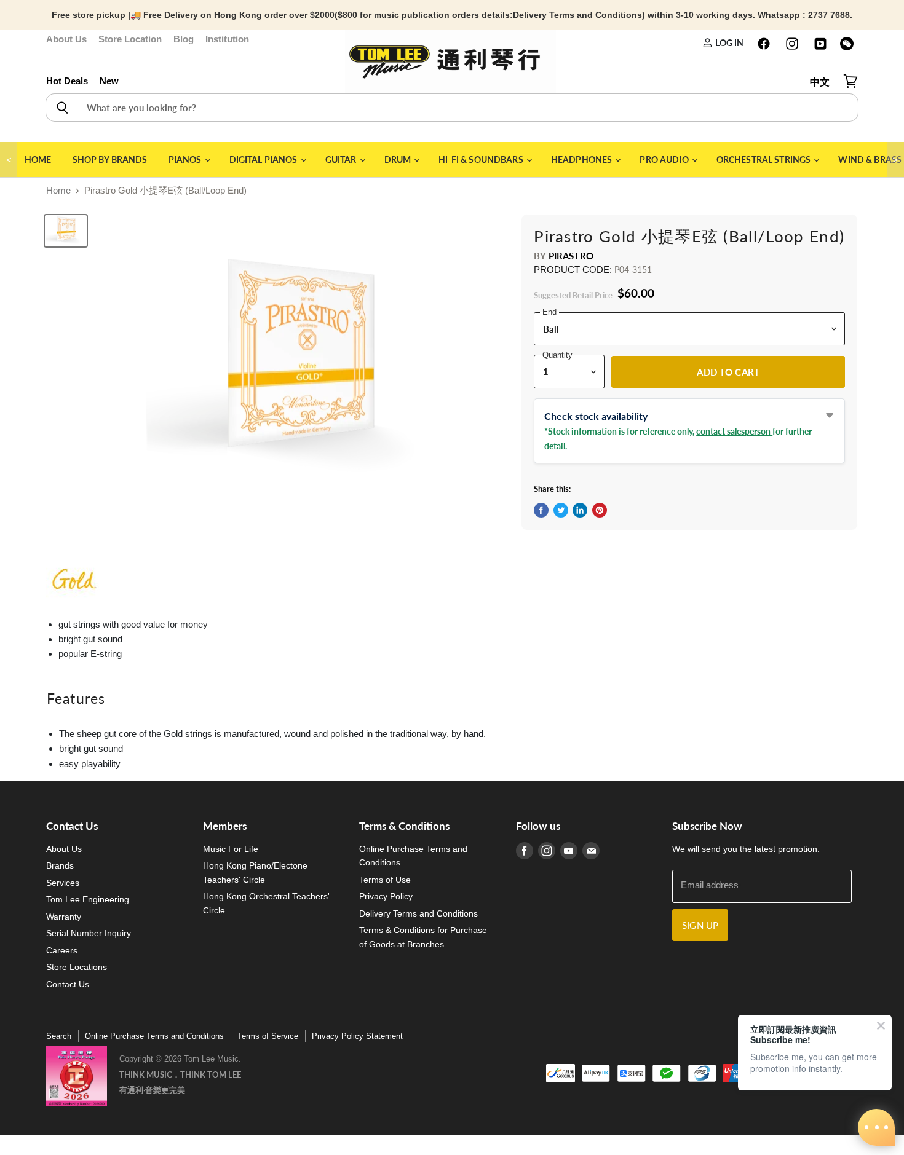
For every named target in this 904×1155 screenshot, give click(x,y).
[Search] (62, 107)
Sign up (700, 925)
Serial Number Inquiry (88, 933)
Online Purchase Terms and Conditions (154, 1036)
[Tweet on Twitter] (560, 510)
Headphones (582, 159)
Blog (183, 39)
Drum (398, 159)
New (109, 81)
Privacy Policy (386, 896)
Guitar (342, 159)
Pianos (186, 159)
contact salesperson (734, 431)
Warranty (63, 916)
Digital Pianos (264, 159)
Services (62, 883)
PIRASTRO (571, 255)
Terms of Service (267, 1036)
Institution (227, 39)
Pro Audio (665, 159)
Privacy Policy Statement (357, 1036)
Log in (728, 42)
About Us (66, 39)
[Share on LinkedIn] (580, 510)
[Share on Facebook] (541, 510)
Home (38, 159)
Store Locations (76, 967)
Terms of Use (385, 880)
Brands (60, 865)
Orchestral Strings (764, 159)
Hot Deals (67, 81)
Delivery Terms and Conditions (418, 913)
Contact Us (67, 984)
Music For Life (230, 849)
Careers (61, 950)
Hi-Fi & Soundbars (481, 159)
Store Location (130, 39)
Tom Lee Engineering (87, 899)
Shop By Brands (110, 159)
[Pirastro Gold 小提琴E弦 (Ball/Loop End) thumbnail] (66, 230)
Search (58, 1036)
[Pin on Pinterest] (599, 510)
